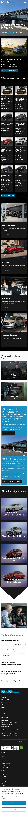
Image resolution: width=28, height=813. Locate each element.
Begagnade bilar (5, 778)
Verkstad (3, 765)
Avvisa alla (14, 810)
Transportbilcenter (5, 763)
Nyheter (3, 759)
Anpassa (14, 806)
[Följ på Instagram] (4, 713)
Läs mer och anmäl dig (9, 70)
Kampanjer (4, 781)
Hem (2, 756)
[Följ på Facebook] (2, 713)
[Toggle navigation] (24, 2)
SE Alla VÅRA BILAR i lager (11, 482)
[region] (14, 800)
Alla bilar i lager (4, 774)
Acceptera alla (14, 802)
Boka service (20, 32)
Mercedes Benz (5, 761)
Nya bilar (3, 776)
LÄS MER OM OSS (8, 433)
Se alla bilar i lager (7, 32)
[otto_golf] (14, 56)
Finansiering (4, 785)
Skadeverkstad (4, 767)
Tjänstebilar (4, 783)
